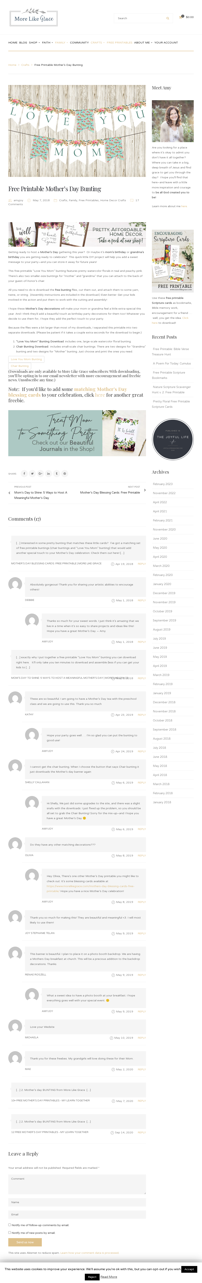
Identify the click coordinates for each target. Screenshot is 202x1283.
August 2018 (161, 738)
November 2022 (164, 493)
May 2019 (160, 657)
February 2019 (163, 684)
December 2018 (164, 702)
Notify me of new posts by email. (33, 1233)
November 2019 (164, 602)
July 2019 (159, 638)
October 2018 (162, 720)
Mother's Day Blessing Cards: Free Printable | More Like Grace (56, 563)
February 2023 (163, 484)
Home (12, 65)
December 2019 (164, 593)
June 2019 (160, 648)
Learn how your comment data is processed (89, 1253)
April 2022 (160, 502)
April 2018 (160, 775)
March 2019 (161, 675)
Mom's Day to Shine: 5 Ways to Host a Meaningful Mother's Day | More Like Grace (69, 678)
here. (184, 206)
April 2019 (160, 666)
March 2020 (161, 566)
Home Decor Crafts (113, 200)
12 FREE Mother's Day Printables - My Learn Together (49, 1132)
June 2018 (160, 757)
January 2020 (162, 584)
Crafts (25, 65)
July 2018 (159, 748)
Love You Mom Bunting (26, 359)
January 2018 (162, 802)
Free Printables (89, 200)
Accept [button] (189, 1269)
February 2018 (163, 793)
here (100, 395)
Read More (108, 1277)
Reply (142, 564)
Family (73, 200)
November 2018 (164, 711)
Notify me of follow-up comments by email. (40, 1225)
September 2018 (164, 729)
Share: (12, 473)
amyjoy (18, 200)
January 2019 (162, 693)
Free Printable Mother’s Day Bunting (54, 188)
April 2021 (160, 511)
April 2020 (160, 557)
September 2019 (164, 620)
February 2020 (163, 575)
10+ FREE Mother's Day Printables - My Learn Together (50, 1100)
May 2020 (160, 547)
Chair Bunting (20, 366)
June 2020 (160, 538)
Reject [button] (92, 1277)
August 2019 (161, 629)
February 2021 (163, 520)
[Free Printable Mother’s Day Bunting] (77, 131)
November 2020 (164, 529)
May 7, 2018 (41, 200)
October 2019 (162, 611)
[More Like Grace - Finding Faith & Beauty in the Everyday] (33, 17)
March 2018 (161, 784)
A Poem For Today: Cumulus (172, 363)
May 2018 (160, 766)
